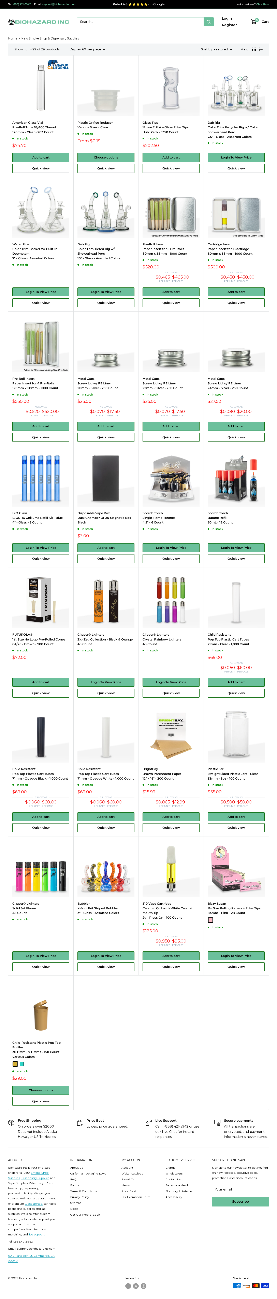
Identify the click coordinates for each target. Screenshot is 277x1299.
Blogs (74, 1208)
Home (12, 38)
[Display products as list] (261, 49)
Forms (74, 1185)
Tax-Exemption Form (135, 1197)
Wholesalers (174, 1173)
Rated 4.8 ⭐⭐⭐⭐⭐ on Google (138, 4)
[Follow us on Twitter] (136, 1286)
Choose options (106, 157)
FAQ (73, 1179)
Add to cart (40, 157)
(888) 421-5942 (22, 4)
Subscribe (240, 1201)
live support (37, 1234)
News (125, 1185)
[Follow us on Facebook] (128, 1286)
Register (229, 25)
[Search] (209, 21)
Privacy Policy (79, 1197)
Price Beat (128, 1191)
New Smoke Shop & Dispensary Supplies (50, 38)
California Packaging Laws (88, 1173)
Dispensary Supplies (35, 1178)
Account (127, 1167)
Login (227, 18)
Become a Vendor (178, 1185)
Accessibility (173, 1197)
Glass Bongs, (34, 1203)
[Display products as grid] (254, 49)
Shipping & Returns (178, 1191)
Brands (170, 1167)
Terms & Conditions (83, 1191)
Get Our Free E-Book (85, 1214)
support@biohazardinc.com (59, 4)
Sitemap (76, 1202)
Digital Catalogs (132, 1173)
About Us (76, 1167)
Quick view (41, 168)
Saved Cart (128, 1179)
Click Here (262, 4)
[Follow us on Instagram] (143, 1286)
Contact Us (173, 1179)
